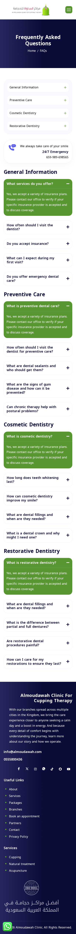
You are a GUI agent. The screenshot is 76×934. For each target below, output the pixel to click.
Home (32, 50)
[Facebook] (19, 769)
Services (14, 796)
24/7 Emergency (55, 152)
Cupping (15, 857)
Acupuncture (18, 870)
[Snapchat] (60, 769)
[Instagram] (35, 769)
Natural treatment (22, 864)
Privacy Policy (18, 836)
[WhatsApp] (43, 769)
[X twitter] (27, 769)
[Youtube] (68, 769)
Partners (15, 823)
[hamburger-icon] (68, 9)
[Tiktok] (52, 769)
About (13, 789)
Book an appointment (24, 816)
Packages (15, 803)
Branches (15, 809)
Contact (14, 830)
